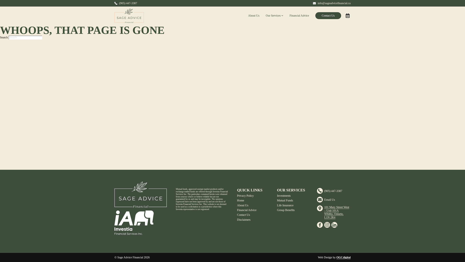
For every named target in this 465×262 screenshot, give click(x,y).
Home (240, 200)
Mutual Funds (285, 200)
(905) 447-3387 (333, 190)
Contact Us (328, 15)
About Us (253, 15)
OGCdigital (343, 257)
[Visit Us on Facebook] (320, 225)
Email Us (329, 199)
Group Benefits (286, 210)
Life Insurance (285, 205)
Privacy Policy (245, 195)
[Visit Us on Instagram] (327, 225)
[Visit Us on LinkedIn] (334, 225)
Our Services (273, 15)
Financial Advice (299, 15)
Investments (284, 195)
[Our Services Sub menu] (282, 15)
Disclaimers (243, 219)
